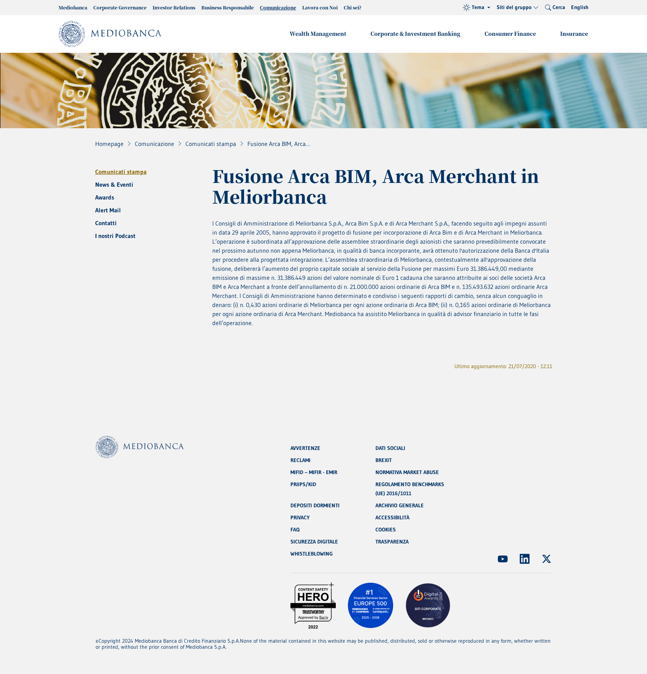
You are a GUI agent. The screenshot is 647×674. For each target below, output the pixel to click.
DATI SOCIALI (390, 448)
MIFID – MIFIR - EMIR (313, 472)
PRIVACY (300, 517)
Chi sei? (352, 7)
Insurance (574, 33)
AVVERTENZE (305, 448)
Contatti (106, 223)
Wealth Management (318, 33)
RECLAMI (300, 460)
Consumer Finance (510, 33)
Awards (104, 197)
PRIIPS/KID (303, 484)
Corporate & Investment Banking (415, 33)
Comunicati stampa (121, 171)
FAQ (295, 529)
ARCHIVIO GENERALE (399, 505)
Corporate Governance (120, 7)
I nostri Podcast (115, 236)
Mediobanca (73, 7)
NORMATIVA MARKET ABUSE (407, 472)
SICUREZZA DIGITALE (314, 541)
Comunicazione (278, 7)
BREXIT (383, 460)
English (579, 7)
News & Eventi (114, 184)
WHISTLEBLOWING (311, 553)
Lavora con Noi (320, 7)
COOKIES (385, 529)
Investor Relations (174, 7)
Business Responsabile (227, 7)
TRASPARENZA (392, 541)
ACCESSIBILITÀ (392, 517)
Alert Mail (108, 210)
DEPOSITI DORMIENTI (315, 505)
